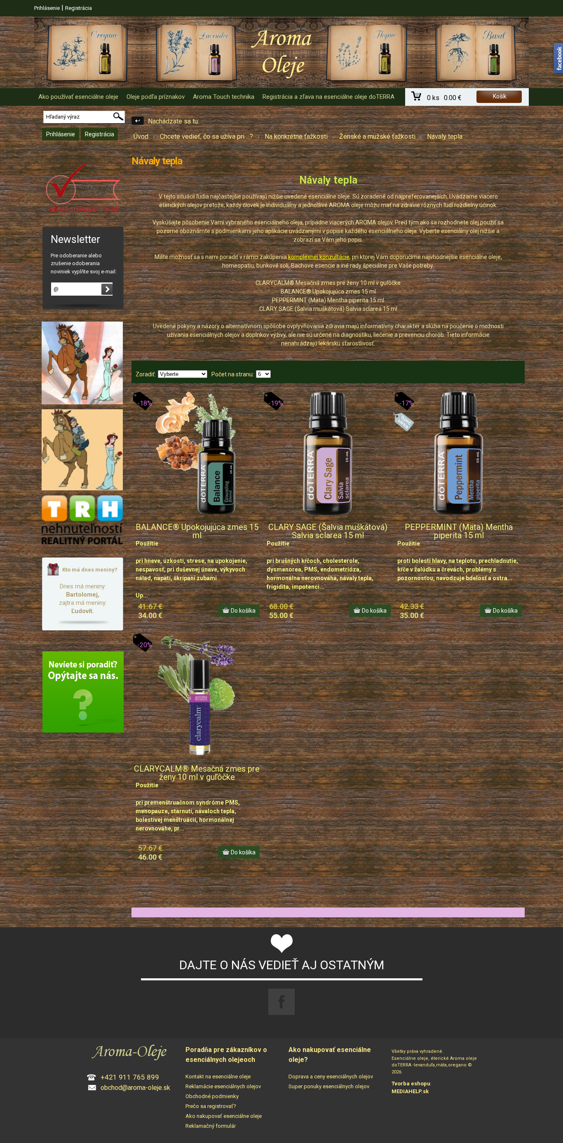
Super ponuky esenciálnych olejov (329, 1086)
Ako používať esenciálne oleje (78, 96)
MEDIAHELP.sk (410, 1091)
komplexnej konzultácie (319, 257)
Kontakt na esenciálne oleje (218, 1076)
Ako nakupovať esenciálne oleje (223, 1116)
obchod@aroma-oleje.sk (135, 1088)
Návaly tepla (444, 136)
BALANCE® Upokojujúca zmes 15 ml (197, 531)
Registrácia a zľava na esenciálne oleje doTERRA (328, 96)
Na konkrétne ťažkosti (296, 136)
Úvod (141, 136)
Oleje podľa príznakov (156, 96)
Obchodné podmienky (212, 1096)
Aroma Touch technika (223, 96)
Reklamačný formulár (210, 1126)
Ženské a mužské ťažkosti (377, 136)
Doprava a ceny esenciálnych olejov (331, 1076)
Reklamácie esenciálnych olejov (223, 1086)
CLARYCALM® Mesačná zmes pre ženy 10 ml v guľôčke (197, 773)
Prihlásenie (47, 8)
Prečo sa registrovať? (210, 1106)
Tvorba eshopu (411, 1083)
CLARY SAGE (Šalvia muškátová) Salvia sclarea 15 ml (327, 531)
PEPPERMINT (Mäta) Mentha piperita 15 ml (459, 531)
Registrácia (78, 8)
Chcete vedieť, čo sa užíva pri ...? (206, 136)
